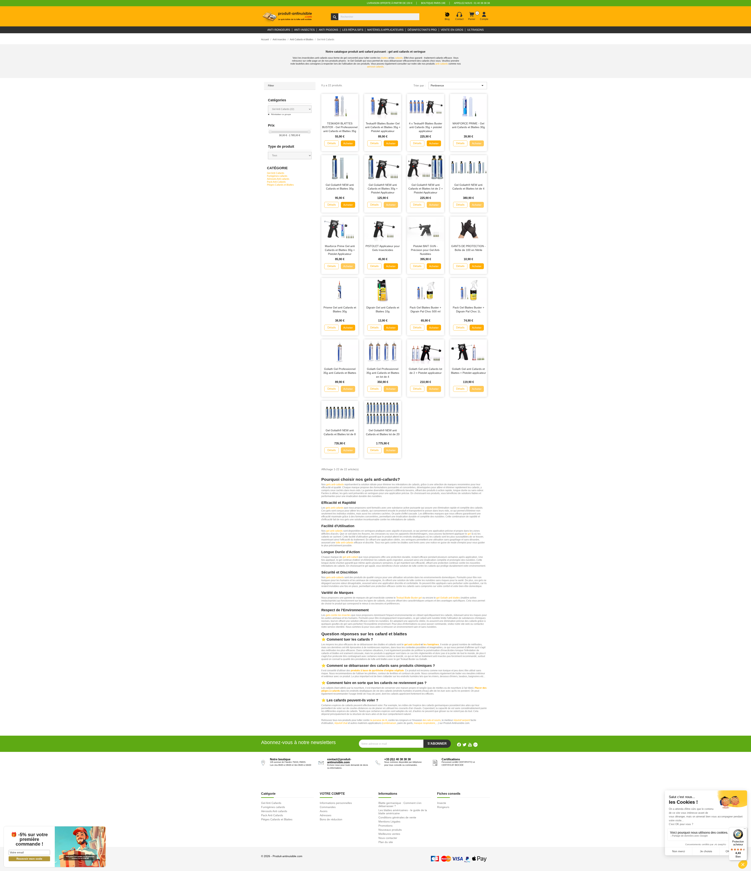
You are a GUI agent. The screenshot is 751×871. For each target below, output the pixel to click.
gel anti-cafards (334, 530)
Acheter (348, 143)
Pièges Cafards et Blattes (280, 184)
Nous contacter (387, 838)
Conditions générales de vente (397, 817)
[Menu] (744, 829)
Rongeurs (443, 807)
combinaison (389, 723)
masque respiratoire (424, 723)
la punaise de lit (378, 720)
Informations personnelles (336, 802)
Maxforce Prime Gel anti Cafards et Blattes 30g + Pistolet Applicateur (340, 249)
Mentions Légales (389, 821)
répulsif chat (340, 723)
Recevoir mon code (29, 858)
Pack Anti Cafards (276, 182)
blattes (384, 58)
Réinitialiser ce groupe (280, 114)
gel (469, 533)
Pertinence (458, 85)
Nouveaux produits (390, 829)
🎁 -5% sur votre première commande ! (29, 839)
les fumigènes (431, 644)
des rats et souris (432, 720)
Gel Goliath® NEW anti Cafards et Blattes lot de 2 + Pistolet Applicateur (425, 188)
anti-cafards (441, 63)
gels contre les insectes (338, 615)
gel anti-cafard (350, 557)
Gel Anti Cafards (275, 173)
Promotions (385, 825)
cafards (399, 58)
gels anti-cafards (335, 484)
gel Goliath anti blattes (448, 597)
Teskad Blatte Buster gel (409, 597)
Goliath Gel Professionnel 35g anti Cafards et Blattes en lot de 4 (382, 372)
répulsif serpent (462, 720)
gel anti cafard (412, 644)
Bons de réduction (331, 819)
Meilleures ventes (389, 833)
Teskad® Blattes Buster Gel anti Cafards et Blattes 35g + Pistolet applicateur (382, 127)
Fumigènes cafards (277, 176)
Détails (331, 143)
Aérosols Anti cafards (278, 179)
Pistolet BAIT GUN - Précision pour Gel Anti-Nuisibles (425, 249)
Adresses (325, 815)
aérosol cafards (375, 66)
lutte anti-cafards (344, 542)
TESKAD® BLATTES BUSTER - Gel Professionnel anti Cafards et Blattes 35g (340, 127)
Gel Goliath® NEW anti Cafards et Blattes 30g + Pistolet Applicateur (383, 188)
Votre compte (332, 793)
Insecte (441, 802)
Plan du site (385, 842)
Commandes (328, 807)
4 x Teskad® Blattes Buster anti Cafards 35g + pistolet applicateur (425, 127)
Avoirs (323, 811)
